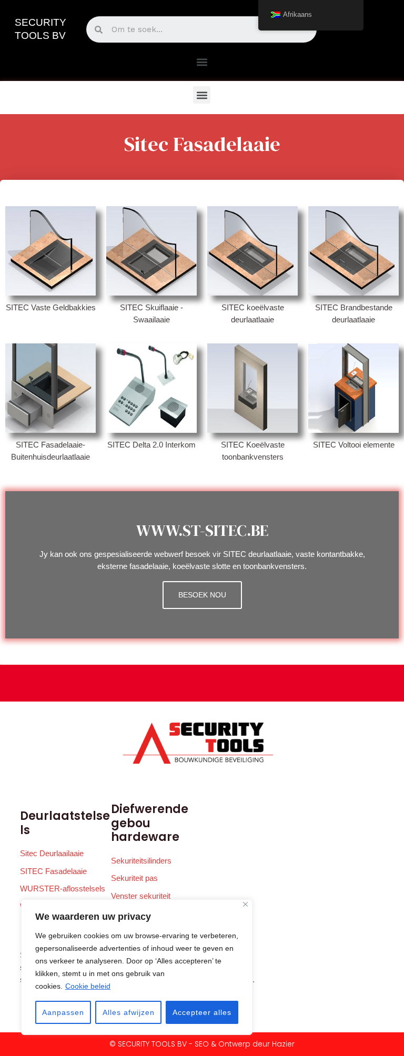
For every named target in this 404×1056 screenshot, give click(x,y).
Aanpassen (63, 1012)
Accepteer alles (202, 1012)
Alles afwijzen (129, 1012)
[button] (201, 61)
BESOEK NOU (202, 595)
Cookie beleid (87, 986)
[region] (136, 967)
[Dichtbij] (245, 904)
